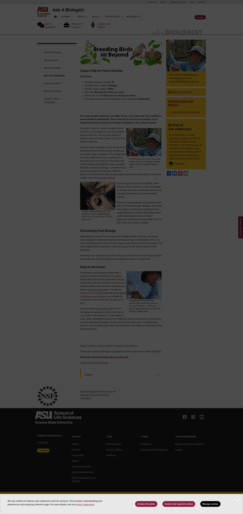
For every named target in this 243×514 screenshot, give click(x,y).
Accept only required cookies (179, 504)
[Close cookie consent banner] (237, 499)
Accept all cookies (146, 504)
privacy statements (85, 504)
